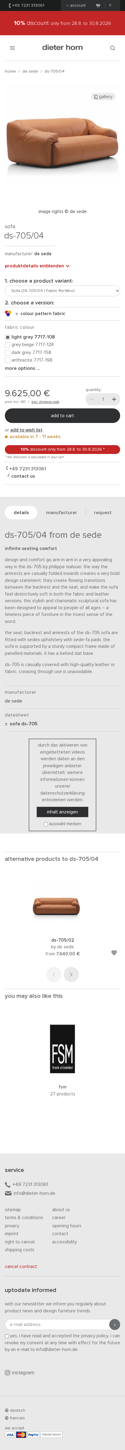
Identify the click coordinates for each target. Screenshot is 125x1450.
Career (59, 1217)
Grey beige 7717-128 (33, 344)
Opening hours (66, 1226)
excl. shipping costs (45, 402)
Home (10, 71)
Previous (53, 974)
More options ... (22, 368)
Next (71, 974)
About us (61, 1210)
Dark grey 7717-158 (31, 352)
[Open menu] (12, 47)
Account (78, 5)
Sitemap (13, 1210)
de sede (30, 71)
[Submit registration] (114, 1324)
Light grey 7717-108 (33, 337)
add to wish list (26, 430)
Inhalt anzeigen (62, 811)
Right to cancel (20, 1242)
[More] (114, 399)
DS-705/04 (55, 71)
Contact (60, 1234)
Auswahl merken (65, 824)
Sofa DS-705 (22, 723)
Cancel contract (21, 1266)
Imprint (12, 1234)
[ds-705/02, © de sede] (62, 928)
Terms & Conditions (24, 1217)
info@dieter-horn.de (34, 1193)
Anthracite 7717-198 (32, 360)
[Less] (92, 399)
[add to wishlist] (114, 953)
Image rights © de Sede (63, 211)
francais (17, 1418)
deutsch (17, 1410)
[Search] (112, 47)
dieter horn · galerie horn (62, 47)
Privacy (12, 1226)
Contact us (22, 476)
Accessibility (64, 1242)
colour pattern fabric (41, 313)
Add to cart (62, 415)
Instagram (23, 1373)
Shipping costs (19, 1250)
